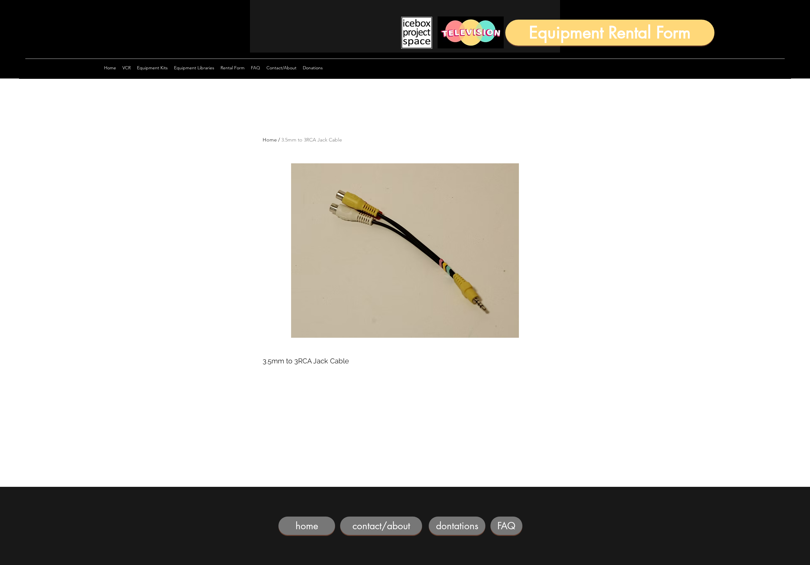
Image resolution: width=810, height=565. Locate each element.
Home (270, 140)
